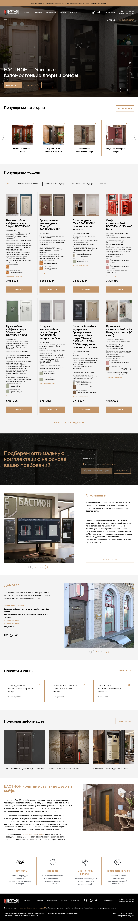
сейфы (42, 834)
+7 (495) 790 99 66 (126, 11)
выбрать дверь (13, 85)
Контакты (73, 12)
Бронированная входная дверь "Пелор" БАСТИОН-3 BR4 (50, 225)
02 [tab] (130, 66)
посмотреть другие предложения (69, 423)
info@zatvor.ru (109, 12)
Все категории (125, 108)
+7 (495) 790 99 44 (126, 13)
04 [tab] (130, 73)
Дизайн (63, 12)
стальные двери (30, 834)
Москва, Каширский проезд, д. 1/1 (17, 605)
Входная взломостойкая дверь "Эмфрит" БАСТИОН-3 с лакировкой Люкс (50, 332)
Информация (51, 12)
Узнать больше (110, 560)
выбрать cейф (32, 85)
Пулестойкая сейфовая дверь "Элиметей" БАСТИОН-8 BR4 (16, 331)
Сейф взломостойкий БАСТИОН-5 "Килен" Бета (119, 225)
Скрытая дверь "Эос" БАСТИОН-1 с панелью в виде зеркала (85, 225)
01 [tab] (130, 63)
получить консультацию (96, 471)
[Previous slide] (122, 90)
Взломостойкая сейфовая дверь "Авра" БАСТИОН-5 (18, 223)
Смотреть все (125, 671)
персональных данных (109, 464)
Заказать (19, 289)
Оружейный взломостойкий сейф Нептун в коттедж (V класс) (119, 331)
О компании (37, 12)
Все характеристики (14, 277)
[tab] (96, 651)
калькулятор (122, 471)
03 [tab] (130, 69)
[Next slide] (129, 90)
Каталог (26, 12)
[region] (69, 184)
